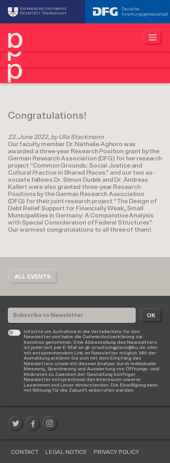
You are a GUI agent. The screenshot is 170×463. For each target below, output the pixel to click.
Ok (151, 315)
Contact (25, 452)
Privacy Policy (116, 452)
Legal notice (66, 452)
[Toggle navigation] (153, 37)
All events (33, 277)
